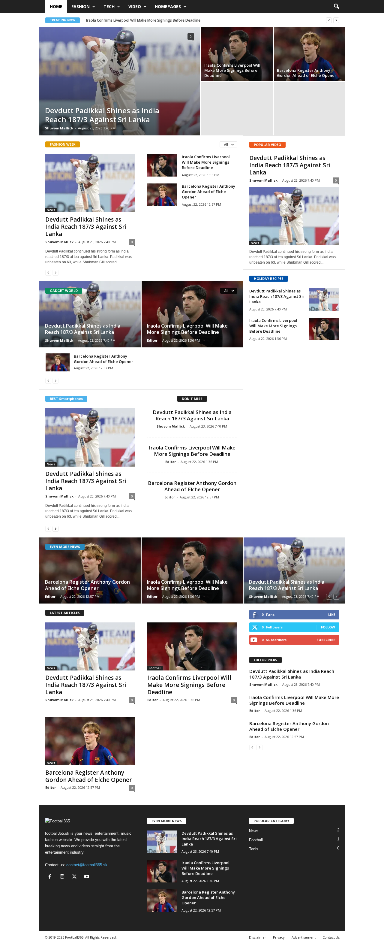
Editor (152, 340)
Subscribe (325, 639)
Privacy (279, 937)
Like (331, 614)
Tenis (253, 849)
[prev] (329, 20)
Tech (109, 6)
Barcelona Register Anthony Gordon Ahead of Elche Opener (306, 73)
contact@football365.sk (86, 865)
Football (155, 668)
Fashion (80, 6)
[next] (336, 20)
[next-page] (55, 528)
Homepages (168, 6)
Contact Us (331, 937)
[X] (76, 877)
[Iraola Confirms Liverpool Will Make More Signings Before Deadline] (237, 54)
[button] (336, 6)
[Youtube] (87, 877)
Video (134, 6)
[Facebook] (51, 877)
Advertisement (304, 937)
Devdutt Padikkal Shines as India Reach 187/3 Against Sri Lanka (102, 114)
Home (56, 6)
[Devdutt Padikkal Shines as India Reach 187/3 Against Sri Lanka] (119, 81)
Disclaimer (257, 937)
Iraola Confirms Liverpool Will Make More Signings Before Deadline (143, 20)
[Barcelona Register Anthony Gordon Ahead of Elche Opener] (309, 54)
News (51, 210)
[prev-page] (48, 272)
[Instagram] (63, 877)
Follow (328, 627)
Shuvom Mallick (59, 128)
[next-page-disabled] (55, 272)
